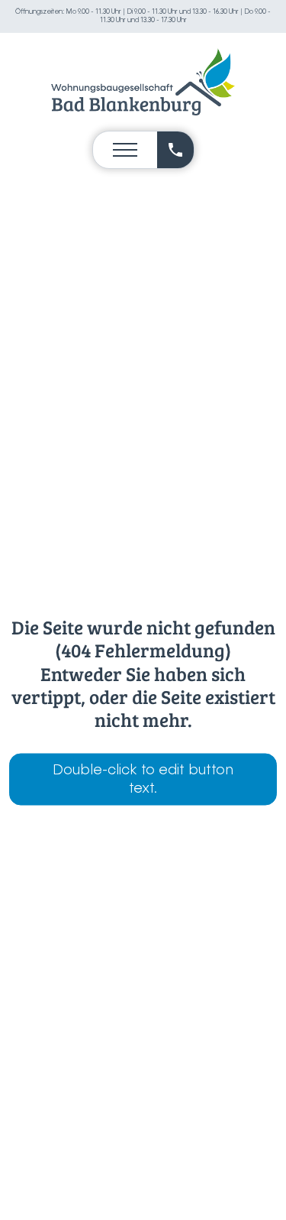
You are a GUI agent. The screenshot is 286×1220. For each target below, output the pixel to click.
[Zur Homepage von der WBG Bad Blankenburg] (143, 81)
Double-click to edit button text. (143, 780)
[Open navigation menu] (125, 149)
